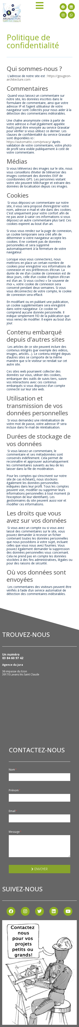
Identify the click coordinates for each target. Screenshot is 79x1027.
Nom (12, 769)
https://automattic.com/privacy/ (29, 142)
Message (14, 832)
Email (12, 811)
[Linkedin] (71, 6)
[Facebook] (63, 6)
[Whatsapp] (71, 15)
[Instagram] (63, 15)
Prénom (14, 790)
